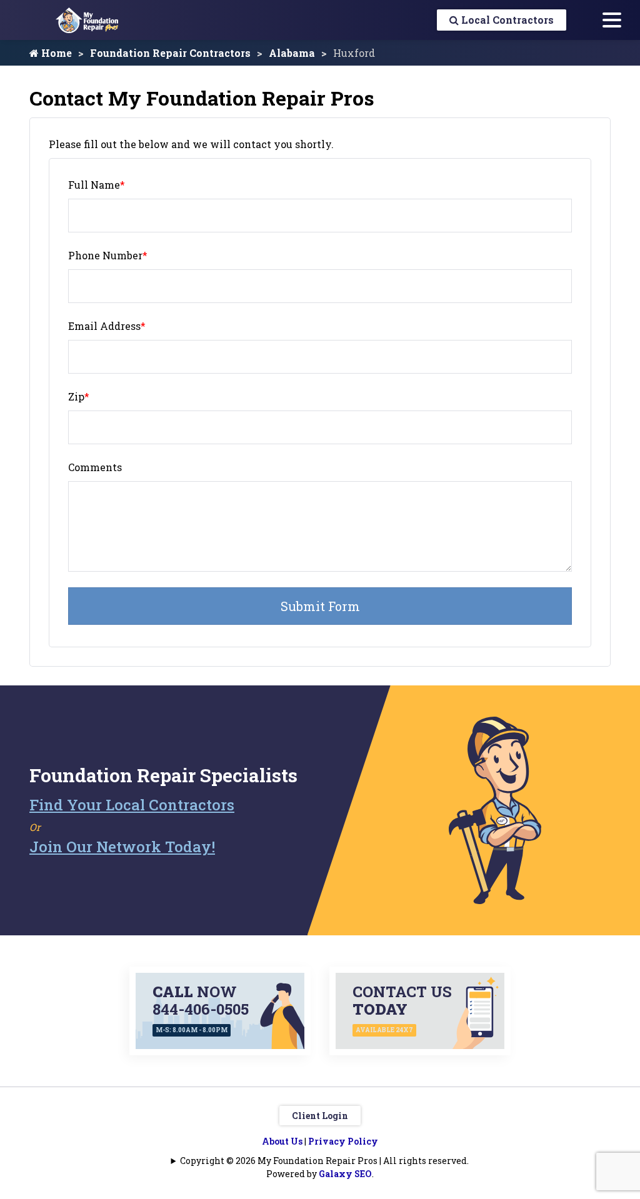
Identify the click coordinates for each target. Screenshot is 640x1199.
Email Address (107, 325)
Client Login (320, 1116)
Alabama (292, 52)
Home (55, 52)
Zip (78, 396)
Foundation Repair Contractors (170, 52)
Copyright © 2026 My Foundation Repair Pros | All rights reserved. (324, 1161)
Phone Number (108, 255)
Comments (95, 467)
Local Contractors (506, 19)
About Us (282, 1141)
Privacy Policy (343, 1141)
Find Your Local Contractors (131, 805)
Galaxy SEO (345, 1174)
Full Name (96, 184)
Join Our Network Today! (122, 847)
